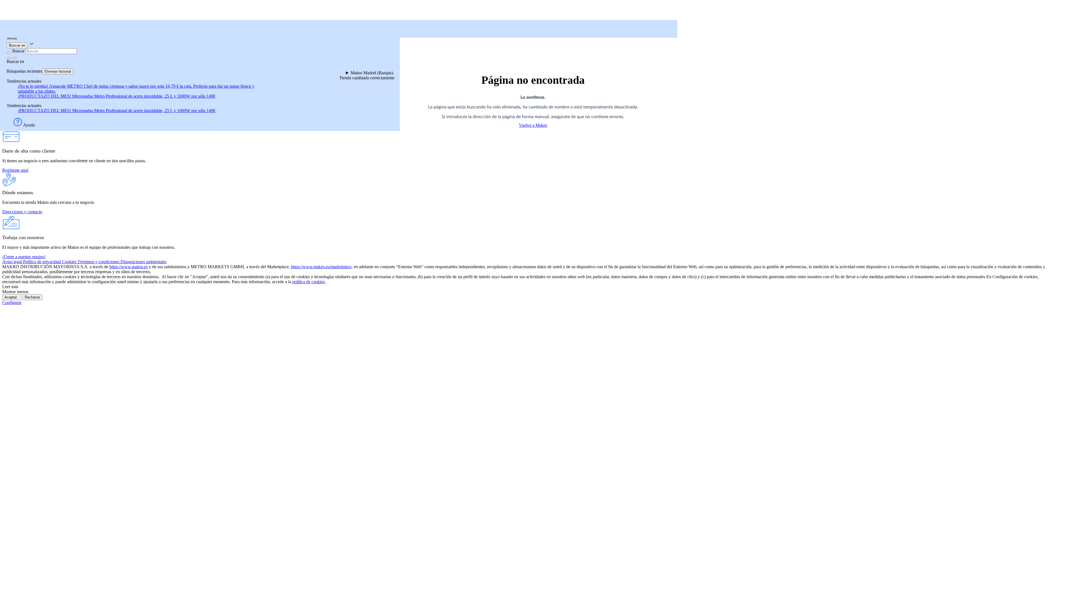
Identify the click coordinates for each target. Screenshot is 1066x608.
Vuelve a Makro (533, 125)
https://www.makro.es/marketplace (321, 266)
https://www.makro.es (128, 266)
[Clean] (9, 58)
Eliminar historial (57, 71)
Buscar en (17, 45)
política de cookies (308, 281)
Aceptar (11, 297)
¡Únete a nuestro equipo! (24, 256)
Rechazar (32, 297)
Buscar (18, 51)
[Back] (9, 52)
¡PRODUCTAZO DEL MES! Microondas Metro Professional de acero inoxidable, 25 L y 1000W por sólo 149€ (116, 96)
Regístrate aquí (15, 170)
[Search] (14, 58)
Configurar (11, 302)
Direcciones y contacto (22, 211)
